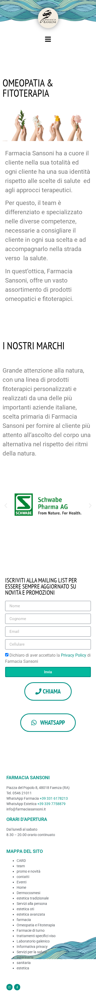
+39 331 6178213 (54, 798)
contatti (23, 877)
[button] (6, 505)
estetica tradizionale (33, 898)
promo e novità (28, 871)
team (21, 866)
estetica (23, 968)
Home (21, 887)
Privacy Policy (74, 655)
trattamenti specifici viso (36, 936)
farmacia (24, 920)
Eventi (21, 882)
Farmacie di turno (31, 930)
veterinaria (25, 957)
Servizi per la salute (32, 952)
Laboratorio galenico (33, 941)
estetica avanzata (31, 914)
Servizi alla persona (32, 904)
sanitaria (24, 963)
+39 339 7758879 (51, 804)
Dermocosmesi (28, 893)
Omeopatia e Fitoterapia (36, 925)
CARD (21, 861)
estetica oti (25, 909)
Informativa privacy (32, 947)
